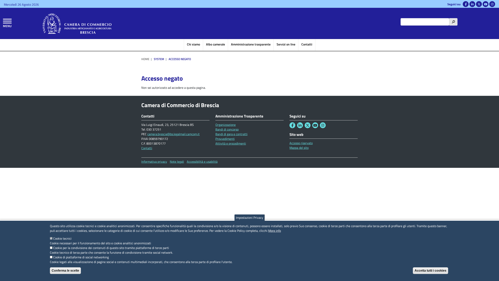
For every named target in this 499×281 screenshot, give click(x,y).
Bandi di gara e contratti (231, 134)
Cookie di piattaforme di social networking (81, 257)
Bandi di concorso (227, 129)
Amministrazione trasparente (251, 44)
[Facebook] (466, 4)
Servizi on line (286, 44)
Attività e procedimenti (230, 143)
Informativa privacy (154, 161)
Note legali (177, 161)
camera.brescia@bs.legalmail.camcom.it (173, 134)
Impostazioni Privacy (249, 217)
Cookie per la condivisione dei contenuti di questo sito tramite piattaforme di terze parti (111, 247)
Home (145, 59)
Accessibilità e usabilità (202, 161)
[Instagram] (492, 4)
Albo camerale (215, 44)
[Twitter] (479, 4)
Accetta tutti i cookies (430, 270)
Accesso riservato (301, 143)
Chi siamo (193, 44)
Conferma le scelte (65, 270)
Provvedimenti (225, 138)
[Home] (77, 23)
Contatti (306, 44)
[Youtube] (485, 4)
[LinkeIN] (472, 4)
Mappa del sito (299, 147)
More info (274, 230)
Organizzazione (225, 124)
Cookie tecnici (62, 238)
